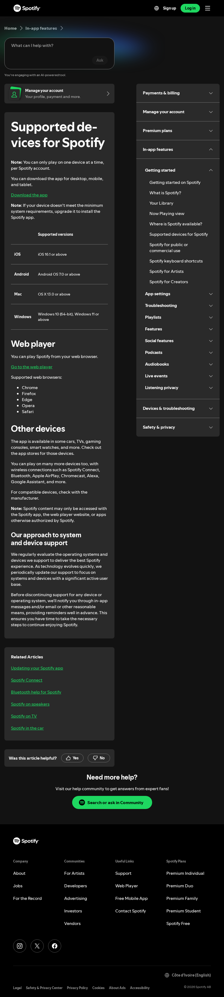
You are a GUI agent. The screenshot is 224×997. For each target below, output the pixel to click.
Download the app (29, 195)
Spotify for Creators (168, 282)
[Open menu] (207, 8)
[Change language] (156, 8)
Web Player (126, 886)
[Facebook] (54, 946)
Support (123, 873)
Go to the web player (31, 367)
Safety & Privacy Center (44, 988)
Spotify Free (178, 923)
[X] (37, 946)
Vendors (72, 923)
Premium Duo (179, 886)
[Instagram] (19, 946)
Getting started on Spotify (175, 182)
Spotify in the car (27, 728)
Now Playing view (166, 213)
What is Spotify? (165, 193)
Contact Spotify (130, 911)
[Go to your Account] (106, 93)
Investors (73, 911)
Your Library (161, 203)
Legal (17, 988)
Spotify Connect (26, 680)
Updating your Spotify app (37, 668)
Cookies (98, 988)
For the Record (27, 898)
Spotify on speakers (30, 704)
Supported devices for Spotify (178, 234)
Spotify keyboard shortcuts (176, 261)
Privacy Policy (77, 988)
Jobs (17, 886)
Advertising (75, 898)
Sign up (169, 8)
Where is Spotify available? (175, 224)
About (19, 873)
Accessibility (140, 988)
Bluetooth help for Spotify (36, 692)
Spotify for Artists (166, 271)
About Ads (117, 988)
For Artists (74, 873)
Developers (75, 886)
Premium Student (183, 911)
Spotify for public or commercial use (168, 247)
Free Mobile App (131, 898)
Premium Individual (185, 873)
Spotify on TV (24, 716)
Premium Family (182, 898)
